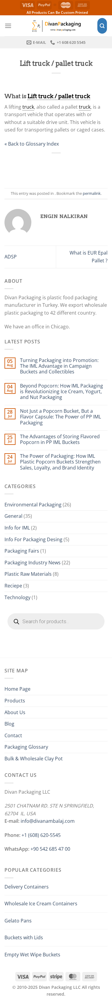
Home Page (17, 689)
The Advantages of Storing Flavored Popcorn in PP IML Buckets (60, 439)
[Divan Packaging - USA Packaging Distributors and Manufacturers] (56, 25)
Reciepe (13, 585)
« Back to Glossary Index (31, 143)
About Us (14, 712)
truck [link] (28, 107)
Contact (13, 735)
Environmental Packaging (33, 504)
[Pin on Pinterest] (76, 167)
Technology (17, 597)
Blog (9, 723)
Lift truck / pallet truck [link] (58, 96)
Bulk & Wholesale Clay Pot (33, 758)
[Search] (102, 26)
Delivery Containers (26, 886)
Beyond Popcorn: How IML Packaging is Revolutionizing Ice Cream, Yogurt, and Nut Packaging (61, 391)
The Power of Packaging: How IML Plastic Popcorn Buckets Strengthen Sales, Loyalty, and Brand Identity (60, 462)
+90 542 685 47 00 (50, 849)
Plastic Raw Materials (28, 574)
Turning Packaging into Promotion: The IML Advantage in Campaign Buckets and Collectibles (59, 366)
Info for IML (17, 527)
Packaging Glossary (26, 747)
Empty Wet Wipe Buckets (32, 954)
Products (14, 700)
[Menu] (8, 25)
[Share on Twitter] (50, 167)
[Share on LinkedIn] (89, 167)
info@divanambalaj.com (48, 821)
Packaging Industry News (32, 562)
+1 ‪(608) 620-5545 (41, 835)
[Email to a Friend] (62, 167)
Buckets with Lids (23, 937)
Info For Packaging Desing (33, 539)
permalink (92, 193)
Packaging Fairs (21, 551)
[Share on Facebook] (36, 167)
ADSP (10, 256)
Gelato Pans (18, 920)
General (13, 516)
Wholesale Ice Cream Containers (40, 903)
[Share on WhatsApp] (23, 167)
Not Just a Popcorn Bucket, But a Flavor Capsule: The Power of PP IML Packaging (60, 417)
